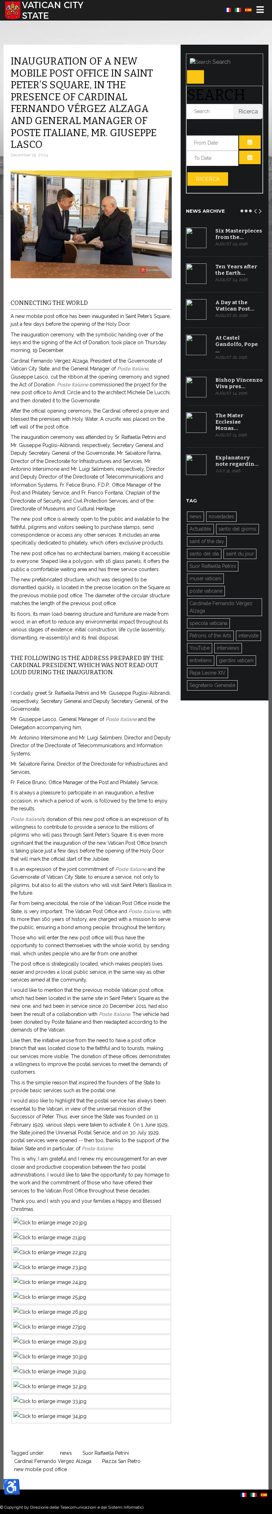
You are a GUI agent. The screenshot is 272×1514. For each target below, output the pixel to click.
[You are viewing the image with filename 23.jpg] (49, 1267)
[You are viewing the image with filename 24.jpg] (49, 1282)
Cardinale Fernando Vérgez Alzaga (221, 607)
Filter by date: (202, 131)
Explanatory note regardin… (237, 460)
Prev (255, 210)
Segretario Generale (212, 685)
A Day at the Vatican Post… (234, 305)
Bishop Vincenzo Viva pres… (239, 383)
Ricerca (208, 179)
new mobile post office (40, 1469)
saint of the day (206, 541)
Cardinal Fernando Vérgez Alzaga (52, 1461)
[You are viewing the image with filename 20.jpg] (50, 1222)
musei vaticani (205, 578)
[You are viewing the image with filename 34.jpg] (49, 1416)
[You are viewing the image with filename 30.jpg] (50, 1356)
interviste (248, 635)
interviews (228, 648)
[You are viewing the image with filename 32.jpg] (49, 1386)
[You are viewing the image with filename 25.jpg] (49, 1297)
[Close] (195, 77)
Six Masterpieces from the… (238, 234)
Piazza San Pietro (121, 1461)
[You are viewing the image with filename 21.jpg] (49, 1237)
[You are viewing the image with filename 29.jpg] (49, 1342)
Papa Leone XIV (207, 673)
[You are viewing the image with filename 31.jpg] (49, 1371)
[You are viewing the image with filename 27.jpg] (49, 1327)
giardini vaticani (236, 660)
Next (260, 210)
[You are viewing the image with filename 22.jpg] (49, 1252)
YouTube (199, 648)
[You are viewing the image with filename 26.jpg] (50, 1312)
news (66, 1453)
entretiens (200, 660)
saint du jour (240, 554)
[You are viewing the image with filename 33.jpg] (49, 1401)
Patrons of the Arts (210, 635)
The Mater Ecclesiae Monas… (229, 421)
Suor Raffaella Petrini (106, 1453)
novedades (221, 516)
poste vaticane (205, 591)
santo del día (204, 554)
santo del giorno (237, 529)
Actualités (200, 529)
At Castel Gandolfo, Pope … (236, 344)
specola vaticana (208, 623)
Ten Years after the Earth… (236, 269)
